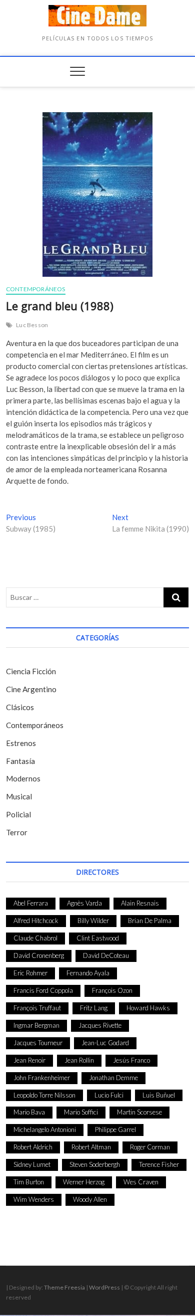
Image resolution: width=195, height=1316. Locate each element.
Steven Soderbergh (95, 1164)
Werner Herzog (83, 1182)
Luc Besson (32, 325)
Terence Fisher (159, 1164)
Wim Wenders (34, 1199)
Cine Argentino (31, 689)
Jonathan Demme (113, 1078)
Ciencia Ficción (31, 671)
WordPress (104, 1287)
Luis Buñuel (158, 1095)
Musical (19, 796)
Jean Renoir (30, 1060)
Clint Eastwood (97, 938)
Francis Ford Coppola (43, 990)
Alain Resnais (140, 903)
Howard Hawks (148, 1008)
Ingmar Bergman (37, 1025)
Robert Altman (91, 1147)
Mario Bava (29, 1112)
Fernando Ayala (88, 973)
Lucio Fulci (109, 1095)
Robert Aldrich (33, 1147)
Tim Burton (29, 1182)
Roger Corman (150, 1147)
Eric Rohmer (31, 973)
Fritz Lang (94, 1008)
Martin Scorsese (139, 1112)
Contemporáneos (36, 289)
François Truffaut (37, 1008)
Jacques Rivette (100, 1025)
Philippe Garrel (115, 1129)
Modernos (23, 778)
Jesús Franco (131, 1060)
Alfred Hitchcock (36, 921)
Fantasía (20, 760)
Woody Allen (90, 1199)
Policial (18, 814)
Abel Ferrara (31, 903)
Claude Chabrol (36, 938)
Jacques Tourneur (38, 1043)
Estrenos (21, 743)
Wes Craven (141, 1182)
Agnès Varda (84, 903)
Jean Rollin (79, 1060)
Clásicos (20, 707)
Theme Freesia (64, 1287)
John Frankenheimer (42, 1078)
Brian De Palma (150, 921)
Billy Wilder (93, 921)
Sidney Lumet (32, 1164)
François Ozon (112, 990)
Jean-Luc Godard (105, 1043)
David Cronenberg (39, 955)
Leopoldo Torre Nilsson (45, 1095)
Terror (17, 832)
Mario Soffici (81, 1112)
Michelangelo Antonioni (45, 1129)
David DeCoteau (106, 955)
